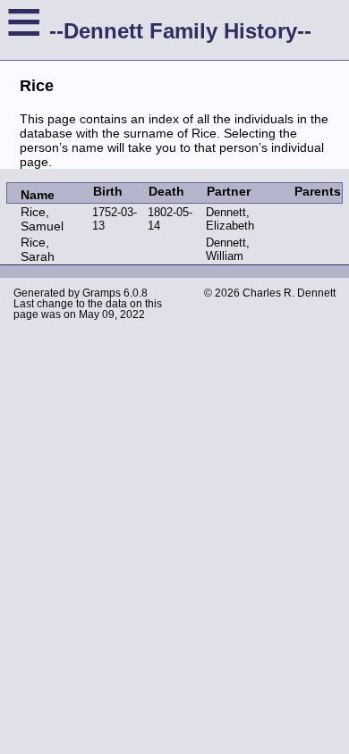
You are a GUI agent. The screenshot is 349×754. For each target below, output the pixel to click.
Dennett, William (228, 249)
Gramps (101, 293)
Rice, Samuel (42, 219)
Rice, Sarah (38, 249)
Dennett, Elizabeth (230, 218)
